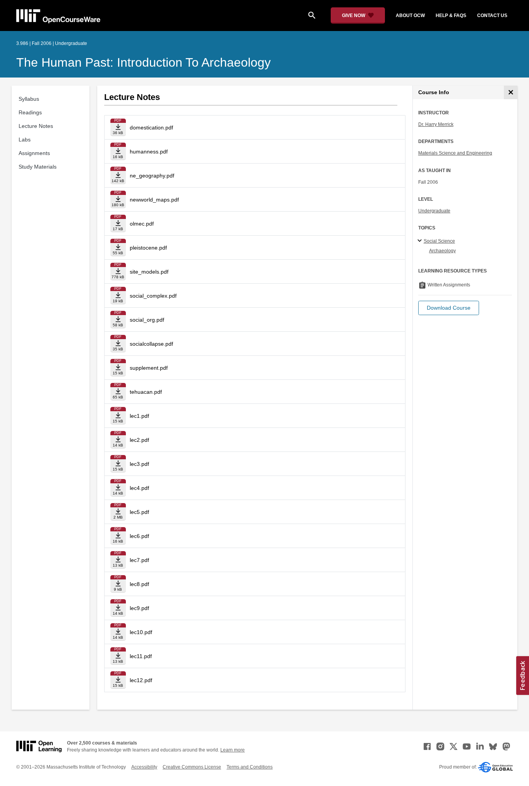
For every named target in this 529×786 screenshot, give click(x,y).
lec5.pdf (139, 512)
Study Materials (38, 167)
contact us (492, 15)
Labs (25, 139)
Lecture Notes (36, 126)
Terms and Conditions (250, 767)
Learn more (232, 750)
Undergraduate (434, 211)
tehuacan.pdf (146, 392)
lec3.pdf (139, 464)
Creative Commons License (192, 767)
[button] (448, 308)
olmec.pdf (142, 224)
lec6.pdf (139, 536)
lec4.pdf (139, 488)
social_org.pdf (147, 320)
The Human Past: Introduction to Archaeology (143, 62)
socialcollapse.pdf (151, 344)
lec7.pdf (139, 560)
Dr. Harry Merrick (435, 124)
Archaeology (442, 250)
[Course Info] (510, 92)
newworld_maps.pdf (154, 199)
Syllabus (29, 99)
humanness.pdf (149, 151)
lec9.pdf (139, 608)
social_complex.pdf (153, 296)
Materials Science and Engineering (455, 153)
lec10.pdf (141, 632)
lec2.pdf (139, 440)
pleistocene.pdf (148, 248)
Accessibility (144, 767)
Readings (30, 112)
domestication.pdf (151, 127)
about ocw (410, 15)
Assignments (34, 153)
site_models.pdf (149, 272)
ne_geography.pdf (152, 175)
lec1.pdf (139, 416)
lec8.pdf (139, 584)
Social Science (439, 241)
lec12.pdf (141, 680)
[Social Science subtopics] (421, 241)
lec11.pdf (141, 656)
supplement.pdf (149, 368)
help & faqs (451, 15)
